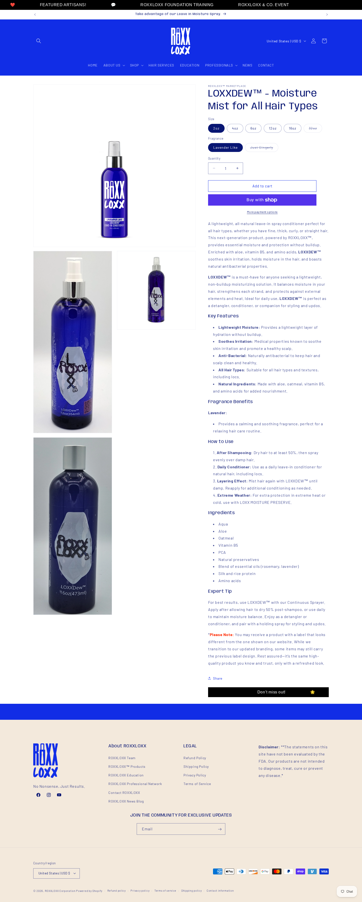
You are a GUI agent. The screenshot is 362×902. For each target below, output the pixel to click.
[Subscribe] (219, 829)
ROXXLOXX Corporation (60, 890)
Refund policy (116, 890)
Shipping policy (191, 890)
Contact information (220, 890)
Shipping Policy (196, 766)
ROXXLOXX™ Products (127, 766)
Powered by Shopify (89, 890)
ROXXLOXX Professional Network (135, 784)
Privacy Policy (194, 775)
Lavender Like (225, 147)
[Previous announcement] (35, 14)
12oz (273, 128)
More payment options (262, 211)
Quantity (214, 158)
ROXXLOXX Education (126, 775)
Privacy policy (140, 890)
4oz (235, 128)
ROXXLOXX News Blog (126, 801)
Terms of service (165, 890)
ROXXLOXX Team (122, 757)
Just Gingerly (264, 148)
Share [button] (217, 678)
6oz (253, 128)
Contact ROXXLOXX (124, 792)
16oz (292, 128)
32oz (315, 129)
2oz (216, 128)
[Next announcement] (327, 14)
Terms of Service (197, 784)
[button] (38, 40)
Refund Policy (194, 757)
